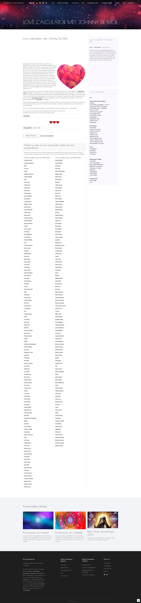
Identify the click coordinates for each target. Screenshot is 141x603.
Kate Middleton (59, 330)
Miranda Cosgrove (59, 245)
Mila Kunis (57, 182)
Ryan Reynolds (28, 467)
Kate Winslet (58, 179)
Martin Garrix (27, 487)
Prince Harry (27, 399)
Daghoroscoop (93, 133)
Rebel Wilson (58, 248)
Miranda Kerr (58, 242)
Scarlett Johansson (59, 325)
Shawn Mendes (28, 336)
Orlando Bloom (28, 300)
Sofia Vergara (58, 267)
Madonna (57, 240)
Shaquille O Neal (28, 352)
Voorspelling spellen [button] (106, 3)
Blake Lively (58, 314)
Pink (56, 366)
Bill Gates (26, 360)
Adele (56, 412)
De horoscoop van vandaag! (68, 532)
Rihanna (57, 275)
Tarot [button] (83, 3)
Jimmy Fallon (27, 459)
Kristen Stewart (59, 434)
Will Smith (26, 284)
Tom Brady (26, 371)
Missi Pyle (57, 168)
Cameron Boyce (28, 160)
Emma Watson (58, 198)
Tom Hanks (27, 264)
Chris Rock (27, 366)
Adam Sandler (27, 407)
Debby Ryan (58, 253)
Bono (25, 292)
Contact (105, 571)
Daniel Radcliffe (28, 177)
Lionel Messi (27, 237)
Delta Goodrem (59, 292)
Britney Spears (58, 295)
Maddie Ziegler (59, 278)
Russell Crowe (27, 410)
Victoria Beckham (59, 201)
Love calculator (93, 175)
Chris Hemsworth (28, 289)
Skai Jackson (58, 360)
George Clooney (28, 218)
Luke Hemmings (28, 412)
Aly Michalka (58, 229)
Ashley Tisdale (58, 218)
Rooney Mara (58, 284)
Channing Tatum (28, 314)
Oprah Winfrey (59, 415)
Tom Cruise (27, 385)
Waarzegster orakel (94, 119)
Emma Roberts (58, 316)
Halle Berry (58, 429)
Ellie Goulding (58, 377)
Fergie (56, 385)
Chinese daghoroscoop (95, 138)
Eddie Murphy (27, 253)
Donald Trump (27, 374)
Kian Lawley (27, 333)
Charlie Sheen (27, 443)
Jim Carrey (26, 349)
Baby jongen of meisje (95, 168)
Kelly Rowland (58, 262)
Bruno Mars (27, 377)
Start (53, 3)
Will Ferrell (26, 295)
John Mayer (27, 404)
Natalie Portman (59, 215)
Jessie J (57, 273)
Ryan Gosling (27, 426)
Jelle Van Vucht (28, 484)
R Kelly (26, 226)
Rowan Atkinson (28, 454)
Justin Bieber (27, 198)
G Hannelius (58, 423)
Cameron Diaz (58, 363)
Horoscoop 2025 (94, 110)
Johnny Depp (27, 207)
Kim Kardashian (59, 322)
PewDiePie (27, 358)
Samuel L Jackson (28, 363)
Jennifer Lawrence (59, 344)
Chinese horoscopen (95, 131)
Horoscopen (93, 127)
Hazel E (57, 256)
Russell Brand (27, 281)
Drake (25, 171)
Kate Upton (58, 166)
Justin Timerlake (28, 196)
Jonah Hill (26, 355)
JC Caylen (26, 393)
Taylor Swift (58, 259)
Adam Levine (27, 448)
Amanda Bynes (59, 209)
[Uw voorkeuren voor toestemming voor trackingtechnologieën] (138, 600)
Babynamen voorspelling (96, 166)
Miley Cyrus (58, 399)
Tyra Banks (58, 270)
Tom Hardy (27, 319)
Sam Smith (26, 278)
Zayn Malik (26, 456)
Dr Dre (26, 286)
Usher (25, 316)
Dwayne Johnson (28, 245)
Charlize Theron (59, 445)
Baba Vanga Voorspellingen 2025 (101, 533)
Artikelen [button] (117, 3)
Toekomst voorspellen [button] (63, 3)
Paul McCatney (28, 473)
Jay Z (25, 242)
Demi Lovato (58, 410)
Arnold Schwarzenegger (30, 418)
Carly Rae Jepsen (59, 297)
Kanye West (27, 215)
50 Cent (26, 168)
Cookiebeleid (107, 566)
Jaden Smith (27, 259)
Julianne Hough (59, 352)
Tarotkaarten (93, 154)
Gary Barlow (27, 308)
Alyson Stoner (58, 355)
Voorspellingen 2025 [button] (93, 3)
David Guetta (27, 306)
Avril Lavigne (58, 223)
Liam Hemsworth (28, 209)
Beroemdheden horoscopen (97, 143)
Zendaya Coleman (59, 421)
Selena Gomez (59, 349)
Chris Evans (27, 190)
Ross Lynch (27, 182)
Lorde (56, 407)
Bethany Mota (58, 174)
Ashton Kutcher (28, 382)
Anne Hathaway (59, 341)
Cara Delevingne (59, 327)
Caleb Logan (27, 212)
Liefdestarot (93, 150)
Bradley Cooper (28, 204)
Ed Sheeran (27, 432)
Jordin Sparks (58, 380)
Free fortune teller (86, 565)
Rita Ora (57, 212)
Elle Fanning (58, 226)
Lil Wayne (26, 470)
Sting (25, 437)
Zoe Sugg (57, 289)
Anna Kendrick (58, 163)
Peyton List (58, 333)
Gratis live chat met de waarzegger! (87, 571)
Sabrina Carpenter (59, 437)
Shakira (57, 358)
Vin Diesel (26, 231)
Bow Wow (26, 322)
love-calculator (97, 47)
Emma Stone (58, 231)
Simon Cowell (27, 229)
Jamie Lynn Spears (59, 443)
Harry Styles (27, 396)
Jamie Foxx (57, 193)
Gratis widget (93, 180)
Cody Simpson (27, 201)
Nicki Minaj (58, 418)
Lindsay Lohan (58, 426)
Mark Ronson (27, 462)
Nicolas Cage (27, 481)
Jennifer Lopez (58, 401)
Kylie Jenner (58, 190)
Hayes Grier (27, 185)
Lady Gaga (58, 393)
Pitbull (25, 341)
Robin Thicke (27, 270)
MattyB (26, 421)
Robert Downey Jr (28, 434)
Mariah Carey (58, 264)
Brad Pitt (26, 327)
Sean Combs (27, 248)
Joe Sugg (26, 423)
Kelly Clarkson (58, 234)
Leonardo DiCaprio (29, 163)
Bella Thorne (58, 177)
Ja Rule (26, 338)
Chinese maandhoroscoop (96, 142)
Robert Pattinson (28, 223)
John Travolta (27, 262)
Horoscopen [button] (75, 3)
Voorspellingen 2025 (95, 113)
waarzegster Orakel (37, 98)
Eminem (26, 391)
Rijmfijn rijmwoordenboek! (88, 575)
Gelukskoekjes (93, 173)
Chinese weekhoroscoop (96, 140)
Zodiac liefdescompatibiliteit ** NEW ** (100, 105)
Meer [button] (124, 3)
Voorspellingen (93, 117)
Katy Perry (57, 286)
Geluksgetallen (93, 171)
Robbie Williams (28, 347)
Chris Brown (27, 188)
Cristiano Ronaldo (28, 478)
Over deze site (107, 568)
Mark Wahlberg (28, 234)
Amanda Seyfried (59, 336)
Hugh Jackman (27, 380)
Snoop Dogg (27, 297)
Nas (25, 311)
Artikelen (92, 103)
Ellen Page (58, 432)
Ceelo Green (27, 388)
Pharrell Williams (28, 240)
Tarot (62, 573)
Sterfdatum (92, 170)
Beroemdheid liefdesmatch (96, 164)
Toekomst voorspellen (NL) (88, 567)
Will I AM (26, 303)
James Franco (27, 451)
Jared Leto (26, 256)
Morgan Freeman (28, 330)
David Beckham (28, 220)
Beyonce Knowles (59, 303)
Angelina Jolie (58, 251)
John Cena (26, 440)
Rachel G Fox (58, 308)
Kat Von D (57, 404)
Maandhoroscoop (94, 136)
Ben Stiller (26, 465)
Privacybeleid (107, 563)
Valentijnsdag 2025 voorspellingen (98, 108)
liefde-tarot (39, 99)
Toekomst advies (94, 120)
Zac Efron (26, 251)
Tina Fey (57, 311)
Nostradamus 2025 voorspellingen (98, 106)
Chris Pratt (26, 445)
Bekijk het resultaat (31, 136)
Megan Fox (58, 220)
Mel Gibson (27, 267)
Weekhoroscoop (94, 135)
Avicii (25, 179)
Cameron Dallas (28, 429)
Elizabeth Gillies (59, 319)
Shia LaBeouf (27, 275)
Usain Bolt (26, 415)
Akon (25, 166)
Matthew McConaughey (30, 344)
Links (91, 182)
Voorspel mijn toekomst (95, 115)
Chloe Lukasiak (59, 237)
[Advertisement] (54, 51)
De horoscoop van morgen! (35, 532)
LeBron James (27, 193)
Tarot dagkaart (93, 149)
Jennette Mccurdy (59, 440)
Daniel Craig (58, 338)
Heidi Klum (58, 396)
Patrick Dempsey (28, 273)
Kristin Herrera (58, 207)
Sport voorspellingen (95, 163)
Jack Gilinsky (27, 401)
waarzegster (63, 565)
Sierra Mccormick (59, 300)
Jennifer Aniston (59, 347)
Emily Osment (58, 369)
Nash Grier (27, 325)
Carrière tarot (93, 152)
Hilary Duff (58, 196)
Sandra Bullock (59, 160)
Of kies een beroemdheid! (46, 136)
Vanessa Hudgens (59, 371)
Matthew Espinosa (28, 174)
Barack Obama (28, 476)
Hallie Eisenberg (59, 391)
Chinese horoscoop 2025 (96, 112)
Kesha (56, 374)
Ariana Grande (59, 388)
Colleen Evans (58, 204)
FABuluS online (72, 601)
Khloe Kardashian (59, 382)
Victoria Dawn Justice (60, 306)
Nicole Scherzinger (60, 171)
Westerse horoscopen (95, 129)
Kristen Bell (58, 281)
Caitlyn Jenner (58, 185)
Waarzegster (93, 122)
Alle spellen (93, 161)
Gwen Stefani (58, 188)
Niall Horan (27, 369)
